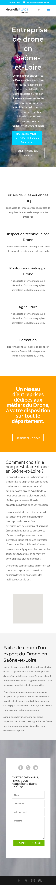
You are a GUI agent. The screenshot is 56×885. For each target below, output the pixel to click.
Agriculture (28, 307)
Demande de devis (28, 152)
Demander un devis (28, 437)
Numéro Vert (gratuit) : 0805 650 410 (26, 137)
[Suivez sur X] (28, 767)
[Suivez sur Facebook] (20, 767)
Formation (28, 340)
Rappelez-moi (29, 843)
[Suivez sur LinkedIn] (35, 767)
